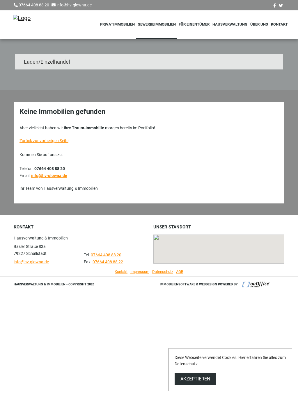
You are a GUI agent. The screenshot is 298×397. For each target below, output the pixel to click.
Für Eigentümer (194, 24)
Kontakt (279, 24)
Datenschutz (162, 271)
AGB (179, 271)
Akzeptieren (195, 379)
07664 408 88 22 (108, 262)
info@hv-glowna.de (74, 5)
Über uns (259, 24)
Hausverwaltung (229, 24)
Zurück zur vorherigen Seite (43, 140)
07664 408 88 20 (34, 5)
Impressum (139, 271)
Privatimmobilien (117, 24)
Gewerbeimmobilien (157, 24)
